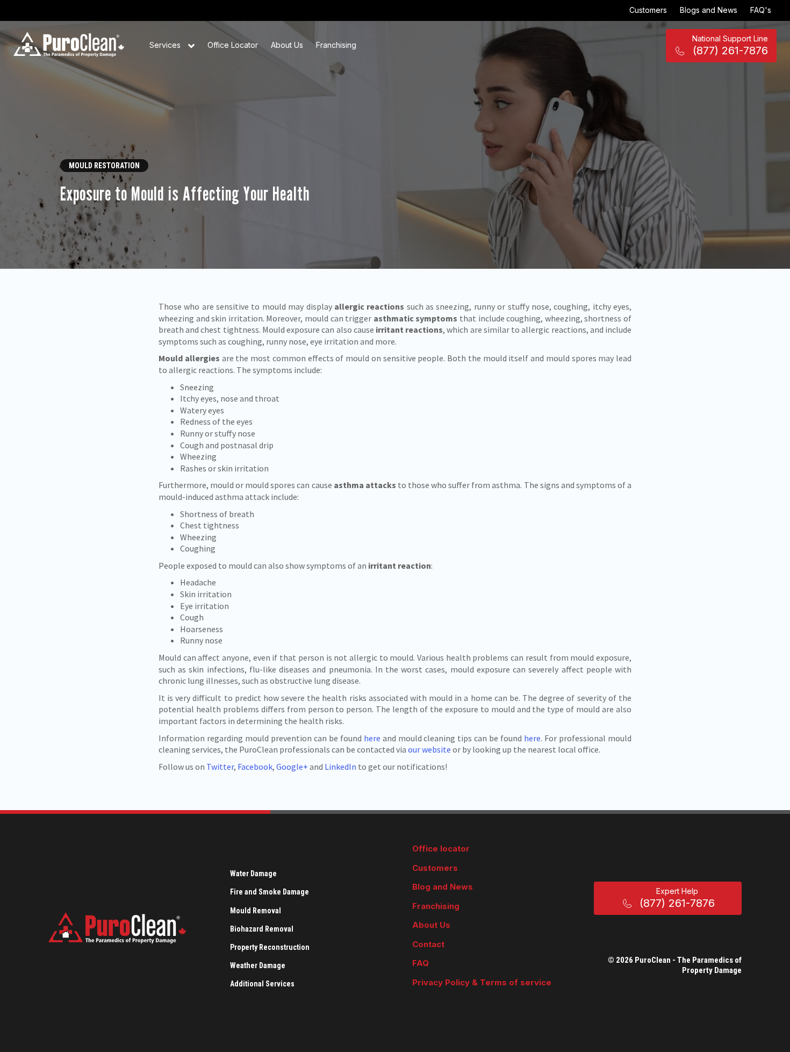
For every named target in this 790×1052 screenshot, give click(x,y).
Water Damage (253, 873)
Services (166, 44)
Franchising (336, 44)
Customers (648, 10)
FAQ (420, 963)
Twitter (220, 766)
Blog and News (442, 887)
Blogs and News (708, 10)
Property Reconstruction (270, 947)
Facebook (255, 766)
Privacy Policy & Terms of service (481, 982)
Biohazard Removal (261, 929)
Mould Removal (255, 910)
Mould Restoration (104, 165)
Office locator (441, 848)
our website (430, 749)
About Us (287, 44)
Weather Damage (257, 965)
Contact (428, 944)
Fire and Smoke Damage (269, 892)
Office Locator (232, 44)
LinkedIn (340, 766)
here (372, 738)
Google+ (292, 766)
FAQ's (760, 10)
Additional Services (262, 983)
